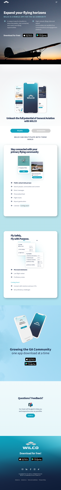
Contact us (23, 480)
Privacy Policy (42, 480)
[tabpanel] (30, 215)
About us (17, 480)
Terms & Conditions (33, 480)
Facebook (30, 470)
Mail (22, 470)
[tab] (19, 131)
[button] (56, 2)
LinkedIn (26, 470)
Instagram (34, 470)
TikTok (38, 470)
